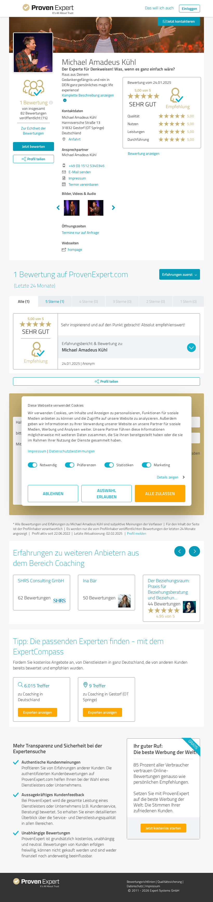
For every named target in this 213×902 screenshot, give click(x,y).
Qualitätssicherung (169, 881)
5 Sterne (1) (54, 301)
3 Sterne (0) (122, 301)
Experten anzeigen (37, 712)
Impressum (37, 451)
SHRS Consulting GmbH (41, 580)
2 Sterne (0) (155, 301)
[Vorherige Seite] (179, 551)
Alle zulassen (160, 493)
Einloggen (189, 8)
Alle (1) (23, 301)
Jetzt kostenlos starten (163, 828)
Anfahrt (75, 139)
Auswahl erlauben (107, 493)
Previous (58, 207)
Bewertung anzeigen (143, 153)
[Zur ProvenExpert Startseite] (48, 10)
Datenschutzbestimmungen (72, 451)
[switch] (69, 465)
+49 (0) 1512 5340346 (86, 165)
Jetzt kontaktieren (181, 21)
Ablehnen (53, 493)
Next (113, 207)
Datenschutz (135, 886)
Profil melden (136, 533)
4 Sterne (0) (88, 301)
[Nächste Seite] (194, 551)
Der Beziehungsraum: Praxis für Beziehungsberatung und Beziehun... (169, 589)
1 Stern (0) (188, 301)
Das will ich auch (159, 8)
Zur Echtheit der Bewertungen (33, 131)
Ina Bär (90, 580)
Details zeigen (167, 477)
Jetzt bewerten (33, 146)
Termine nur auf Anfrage (80, 232)
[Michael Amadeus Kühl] (33, 52)
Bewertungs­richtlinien (141, 881)
